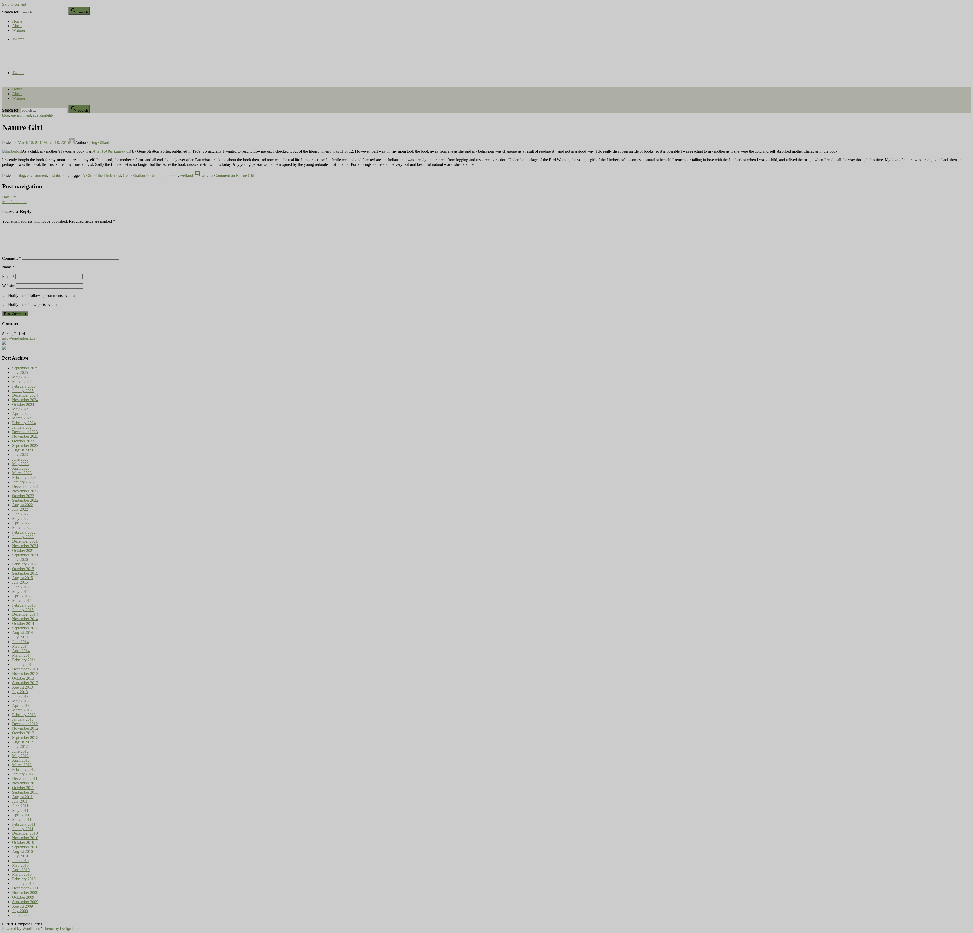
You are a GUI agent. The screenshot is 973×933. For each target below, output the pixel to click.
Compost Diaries (15, 55)
